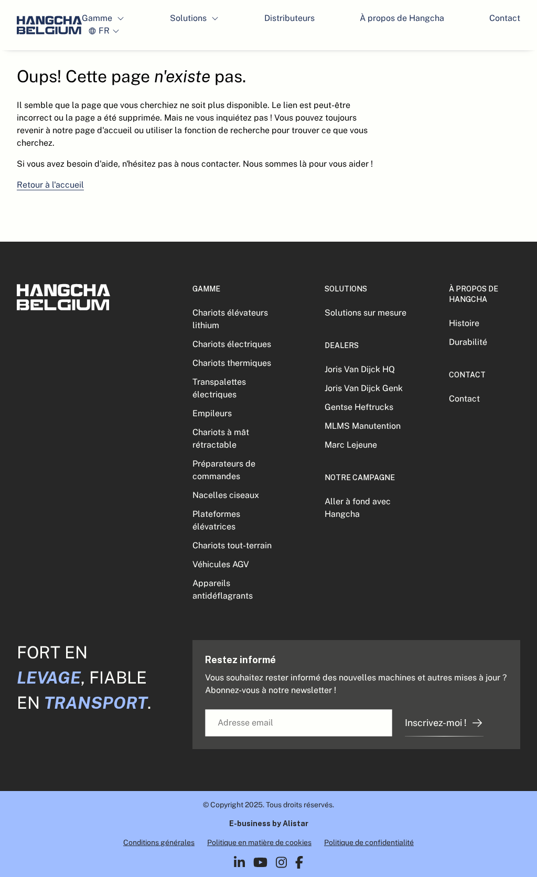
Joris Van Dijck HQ (360, 369)
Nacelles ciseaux (225, 495)
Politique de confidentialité (369, 842)
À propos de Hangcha (402, 18)
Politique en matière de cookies (259, 842)
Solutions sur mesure (365, 313)
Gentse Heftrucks (359, 407)
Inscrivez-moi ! (436, 722)
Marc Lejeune (351, 445)
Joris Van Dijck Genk (364, 388)
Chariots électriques (231, 344)
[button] (103, 18)
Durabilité (468, 342)
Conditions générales (159, 842)
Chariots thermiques (231, 363)
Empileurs (212, 413)
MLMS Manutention (363, 426)
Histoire (464, 323)
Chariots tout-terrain (232, 545)
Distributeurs (289, 18)
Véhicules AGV (220, 564)
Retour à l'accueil (50, 185)
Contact (504, 18)
